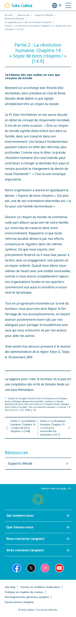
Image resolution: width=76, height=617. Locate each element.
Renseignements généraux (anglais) (27, 596)
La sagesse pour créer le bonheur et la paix (28, 22)
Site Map (10, 587)
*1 (6, 398)
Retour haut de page (53, 488)
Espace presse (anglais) (19, 602)
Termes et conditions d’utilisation (40, 587)
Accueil (8, 14)
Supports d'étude (44, 14)
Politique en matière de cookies (24, 592)
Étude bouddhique (14, 18)
